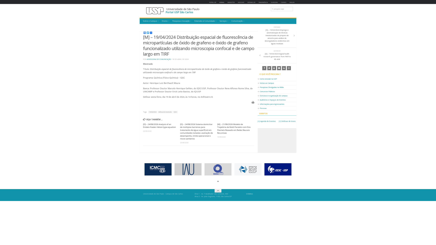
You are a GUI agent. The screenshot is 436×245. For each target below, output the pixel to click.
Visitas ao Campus (267, 83)
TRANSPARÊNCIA (263, 2)
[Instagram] (289, 68)
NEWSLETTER (231, 2)
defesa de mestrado (165, 112)
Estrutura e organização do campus (273, 95)
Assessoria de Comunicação (159, 59)
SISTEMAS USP (251, 2)
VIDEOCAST (241, 2)
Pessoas (263, 108)
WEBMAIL (221, 2)
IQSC (175, 112)
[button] (218, 181)
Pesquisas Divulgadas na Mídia (272, 87)
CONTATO (283, 2)
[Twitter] (269, 68)
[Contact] (279, 68)
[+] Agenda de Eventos (267, 121)
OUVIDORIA (274, 2)
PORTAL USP (212, 2)
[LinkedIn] (284, 68)
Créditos (249, 194)
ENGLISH (292, 2)
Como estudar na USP (268, 79)
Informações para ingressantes (272, 104)
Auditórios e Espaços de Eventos (273, 100)
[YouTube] (274, 68)
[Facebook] (264, 68)
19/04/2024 (152, 112)
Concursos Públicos (267, 91)
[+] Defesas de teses (287, 121)
